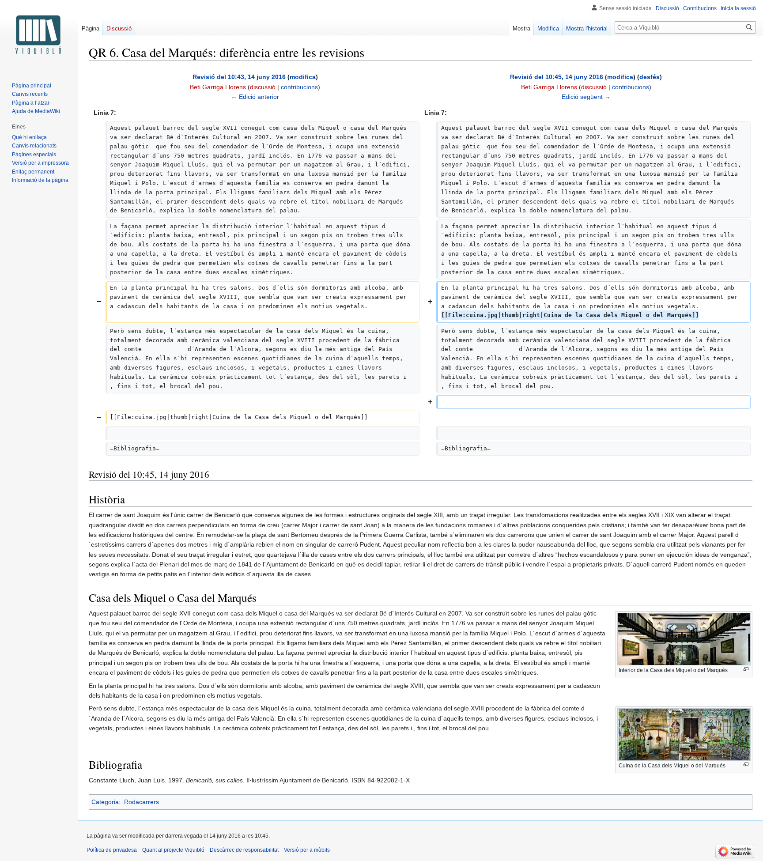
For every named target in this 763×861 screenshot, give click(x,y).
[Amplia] (746, 669)
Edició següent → (586, 96)
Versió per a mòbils (307, 850)
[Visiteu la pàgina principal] (39, 35)
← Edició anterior (255, 96)
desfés (649, 76)
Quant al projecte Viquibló (173, 850)
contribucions (299, 87)
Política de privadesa (112, 850)
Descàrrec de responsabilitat (244, 850)
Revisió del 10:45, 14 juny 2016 (556, 76)
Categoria (105, 801)
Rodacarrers (141, 801)
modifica (303, 76)
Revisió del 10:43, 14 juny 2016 (239, 76)
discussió (263, 87)
